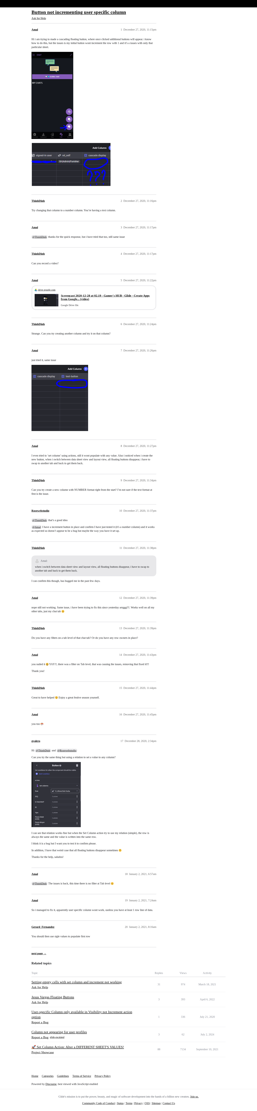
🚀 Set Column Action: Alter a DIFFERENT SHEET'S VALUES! (77, 1047)
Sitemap (156, 1103)
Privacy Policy (103, 1076)
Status (120, 1103)
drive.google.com (46, 289)
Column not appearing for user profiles (59, 1032)
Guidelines (63, 1076)
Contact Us (169, 1103)
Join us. (194, 1096)
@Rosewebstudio (66, 750)
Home (34, 1076)
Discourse (50, 1084)
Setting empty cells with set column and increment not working (76, 982)
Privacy (138, 1103)
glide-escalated (57, 1037)
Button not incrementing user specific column (78, 12)
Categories (47, 1076)
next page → (38, 953)
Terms (129, 1103)
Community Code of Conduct (98, 1103)
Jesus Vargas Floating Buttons (52, 997)
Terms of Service (81, 1076)
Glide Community (12, 3)
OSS (147, 1103)
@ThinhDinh (39, 237)
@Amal (36, 527)
